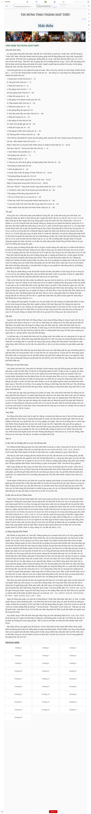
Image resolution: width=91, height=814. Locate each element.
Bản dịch (38, 4)
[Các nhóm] (63, 2)
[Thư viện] (10, 6)
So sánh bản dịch (63, 4)
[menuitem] (2, 406)
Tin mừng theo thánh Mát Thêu (21, 6)
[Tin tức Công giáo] (36, 2)
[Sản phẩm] (54, 2)
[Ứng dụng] (45, 2)
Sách (14, 4)
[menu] (2, 407)
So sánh (83, 6)
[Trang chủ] (27, 2)
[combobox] (67, 6)
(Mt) (30, 6)
